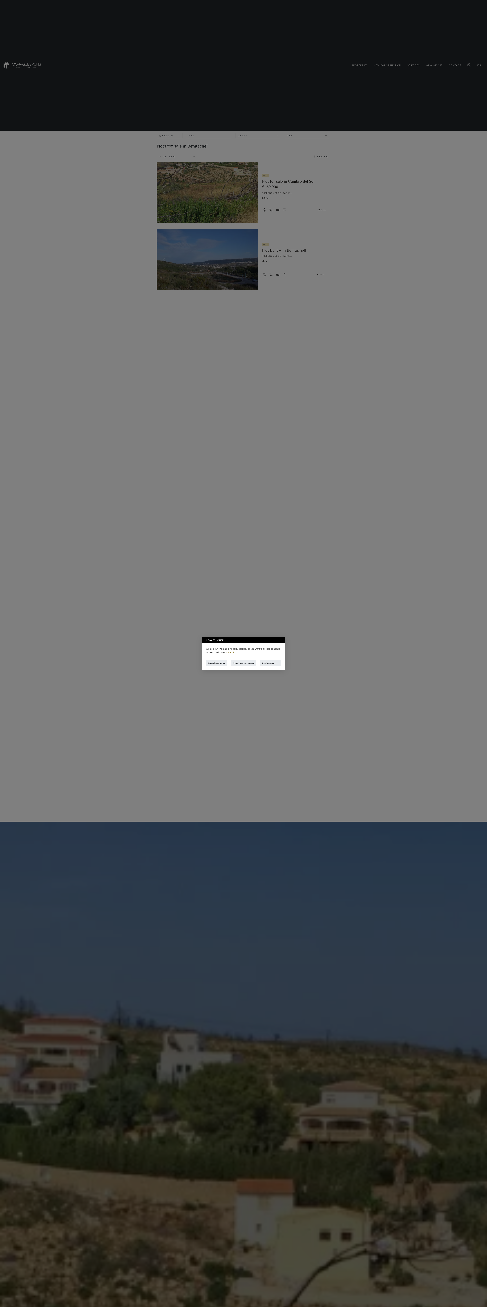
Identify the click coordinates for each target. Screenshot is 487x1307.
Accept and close (216, 663)
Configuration (268, 663)
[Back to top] (480, 1300)
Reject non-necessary (243, 663)
